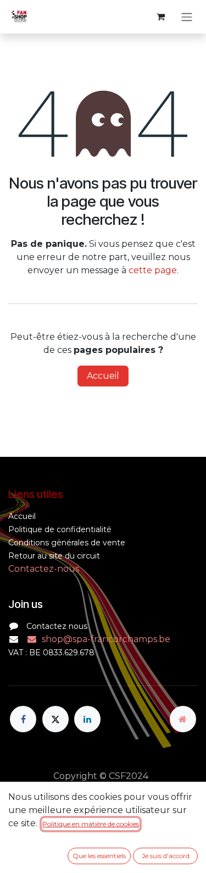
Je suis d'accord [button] (166, 856)
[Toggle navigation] (187, 16)
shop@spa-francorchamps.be (106, 639)
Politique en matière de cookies (90, 824)
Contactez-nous (43, 568)
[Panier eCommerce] (160, 16)
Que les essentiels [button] (99, 856)
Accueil (103, 376)
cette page (153, 270)
